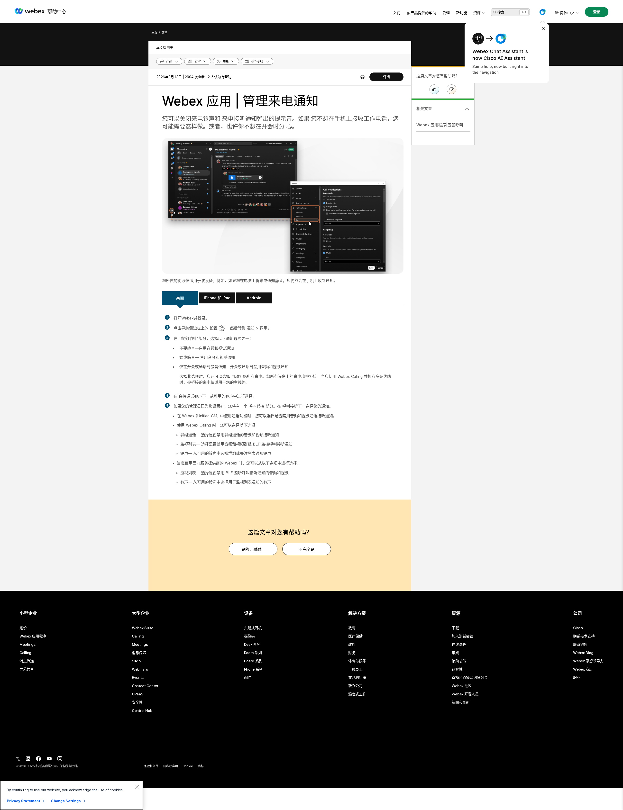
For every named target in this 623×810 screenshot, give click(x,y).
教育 (351, 628)
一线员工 (355, 669)
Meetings (27, 644)
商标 (201, 766)
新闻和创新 (461, 702)
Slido (136, 661)
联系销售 (580, 644)
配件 (247, 677)
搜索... (501, 12)
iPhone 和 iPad (217, 297)
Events (138, 677)
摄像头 (249, 636)
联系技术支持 (584, 636)
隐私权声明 (170, 766)
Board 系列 (253, 661)
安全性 (137, 702)
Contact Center (145, 686)
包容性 (457, 669)
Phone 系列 (253, 669)
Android (254, 297)
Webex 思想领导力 (588, 661)
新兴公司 (355, 686)
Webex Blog (583, 653)
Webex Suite (142, 628)
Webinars (140, 669)
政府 (351, 644)
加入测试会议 (462, 636)
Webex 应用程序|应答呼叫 (439, 124)
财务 (351, 653)
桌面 (180, 297)
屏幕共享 (26, 669)
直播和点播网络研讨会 (469, 677)
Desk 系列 (252, 644)
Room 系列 (253, 653)
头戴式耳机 (253, 628)
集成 (455, 653)
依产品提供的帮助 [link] (421, 12)
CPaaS (137, 694)
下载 (455, 628)
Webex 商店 (583, 669)
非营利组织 (357, 677)
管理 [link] (446, 12)
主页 (154, 32)
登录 (596, 12)
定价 (23, 628)
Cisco (578, 628)
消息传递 (26, 661)
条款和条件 (151, 766)
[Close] (136, 787)
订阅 (386, 77)
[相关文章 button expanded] (467, 109)
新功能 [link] (461, 12)
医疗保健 (355, 636)
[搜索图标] (494, 12)
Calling (25, 653)
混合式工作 (357, 694)
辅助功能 (459, 661)
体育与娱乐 (357, 661)
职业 (576, 677)
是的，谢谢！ (253, 549)
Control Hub (142, 710)
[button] (542, 12)
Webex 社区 (461, 686)
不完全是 (306, 549)
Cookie (188, 766)
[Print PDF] (362, 77)
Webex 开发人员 (465, 694)
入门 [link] (397, 12)
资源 (477, 12)
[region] (71, 795)
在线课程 (459, 644)
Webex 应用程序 (32, 636)
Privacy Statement (23, 801)
